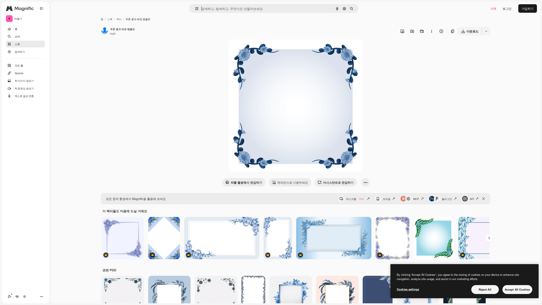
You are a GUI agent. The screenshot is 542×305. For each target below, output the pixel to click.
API (472, 199)
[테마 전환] (24, 296)
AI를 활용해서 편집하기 (246, 182)
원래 (253, 48)
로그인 (507, 8)
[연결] (9, 296)
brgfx (113, 33)
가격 (493, 8)
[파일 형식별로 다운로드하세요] (486, 31)
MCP (416, 199)
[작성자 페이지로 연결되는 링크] (104, 31)
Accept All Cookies (517, 289)
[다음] (489, 238)
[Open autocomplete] (195, 8)
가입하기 (528, 8)
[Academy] (17, 296)
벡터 (119, 19)
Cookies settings (408, 289)
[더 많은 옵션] (431, 31)
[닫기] (483, 198)
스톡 (109, 19)
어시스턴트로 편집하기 (338, 182)
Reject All (485, 289)
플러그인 (447, 199)
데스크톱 (355, 199)
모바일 (386, 199)
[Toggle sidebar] (41, 8)
